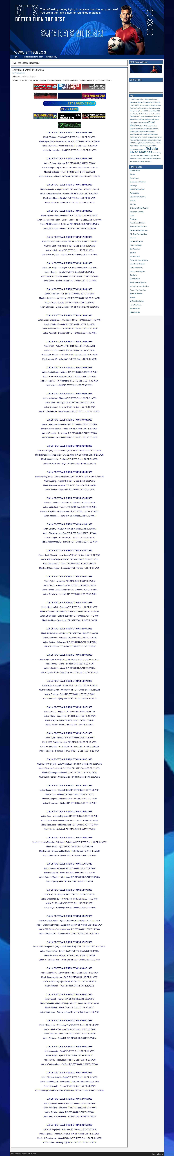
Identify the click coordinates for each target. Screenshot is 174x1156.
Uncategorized (19, 73)
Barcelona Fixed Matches (138, 230)
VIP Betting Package (147, 155)
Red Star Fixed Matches (138, 282)
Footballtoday (134, 193)
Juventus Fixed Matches (138, 226)
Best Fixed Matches (142, 108)
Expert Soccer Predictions (140, 122)
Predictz (133, 174)
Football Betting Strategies (150, 134)
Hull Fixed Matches (136, 241)
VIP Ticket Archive (147, 158)
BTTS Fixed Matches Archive (147, 114)
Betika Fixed (134, 178)
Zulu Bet (133, 253)
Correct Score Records (146, 116)
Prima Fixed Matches (137, 264)
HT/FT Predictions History (153, 143)
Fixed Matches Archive (146, 126)
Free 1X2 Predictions (148, 137)
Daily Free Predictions (144, 119)
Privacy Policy (51, 57)
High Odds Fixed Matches (144, 140)
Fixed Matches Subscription (138, 131)
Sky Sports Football (136, 212)
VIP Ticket (138, 158)
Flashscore (133, 219)
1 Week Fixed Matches (150, 99)
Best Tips (133, 238)
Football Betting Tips (135, 137)
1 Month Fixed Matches (136, 99)
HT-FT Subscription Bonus (137, 143)
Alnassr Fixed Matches (138, 290)
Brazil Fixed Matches (137, 189)
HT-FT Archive (156, 140)
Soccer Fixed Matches (137, 197)
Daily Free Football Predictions (28, 69)
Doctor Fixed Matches (137, 271)
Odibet (132, 215)
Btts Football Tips (136, 245)
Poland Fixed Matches (137, 223)
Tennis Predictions (136, 268)
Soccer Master (135, 256)
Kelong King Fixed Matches (139, 286)
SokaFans (133, 275)
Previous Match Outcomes (137, 149)
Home (16, 57)
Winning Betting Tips (146, 161)
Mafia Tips (133, 186)
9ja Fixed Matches (136, 294)
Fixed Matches (135, 171)
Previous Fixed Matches (149, 145)
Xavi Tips (133, 204)
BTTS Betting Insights (150, 111)
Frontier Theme (157, 1154)
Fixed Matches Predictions (150, 128)
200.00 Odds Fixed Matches (142, 105)
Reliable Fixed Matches (144, 150)
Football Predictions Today (33, 57)
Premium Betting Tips (136, 145)
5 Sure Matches (147, 102)
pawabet (133, 297)
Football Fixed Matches (138, 182)
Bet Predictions (135, 249)
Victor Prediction (135, 305)
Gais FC (133, 200)
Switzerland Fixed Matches (139, 208)
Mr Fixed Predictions (137, 301)
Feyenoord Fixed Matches (139, 260)
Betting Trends (139, 111)
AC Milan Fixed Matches (138, 234)
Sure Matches (137, 155)
